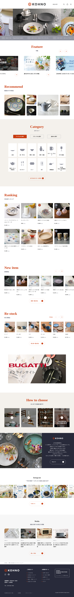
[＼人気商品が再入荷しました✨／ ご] (27, 491)
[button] (60, 51)
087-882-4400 (10, 585)
